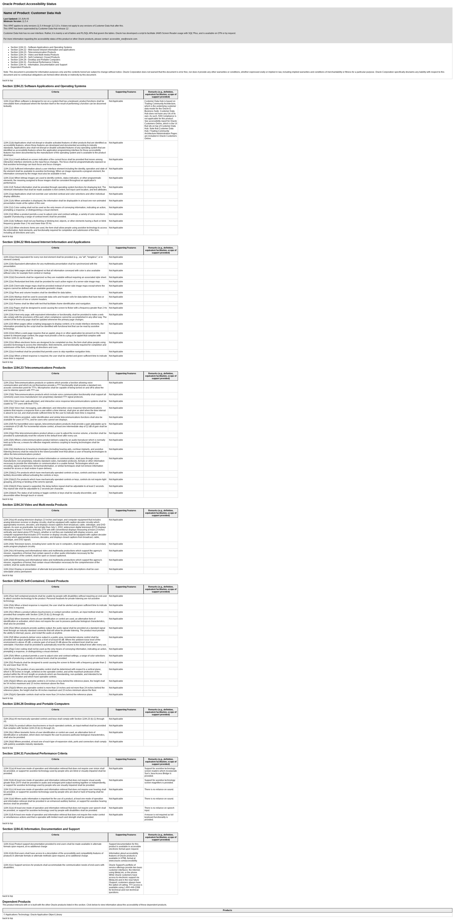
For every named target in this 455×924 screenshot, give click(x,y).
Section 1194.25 (18, 57)
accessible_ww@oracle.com (123, 39)
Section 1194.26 (18, 59)
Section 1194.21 (18, 47)
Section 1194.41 (18, 64)
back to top (7, 80)
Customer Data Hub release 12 (53, 28)
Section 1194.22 (18, 50)
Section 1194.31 (18, 62)
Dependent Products (21, 67)
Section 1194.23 (18, 52)
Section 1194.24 (18, 55)
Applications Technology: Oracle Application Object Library (34, 914)
